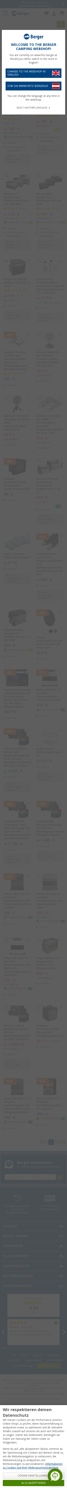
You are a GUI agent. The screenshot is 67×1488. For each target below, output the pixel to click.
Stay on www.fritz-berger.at (27, 85)
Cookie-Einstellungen (34, 1475)
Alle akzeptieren (33, 1482)
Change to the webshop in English (26, 73)
